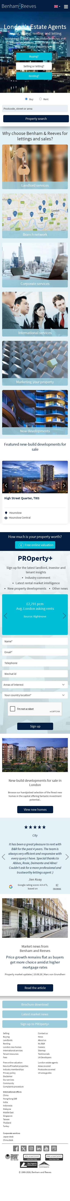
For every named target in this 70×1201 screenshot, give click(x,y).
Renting (6, 1043)
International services (13, 1050)
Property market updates (18, 974)
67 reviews (57, 886)
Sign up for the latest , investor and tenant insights (36, 570)
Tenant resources (10, 1054)
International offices (12, 1091)
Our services (8, 1079)
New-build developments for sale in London (35, 782)
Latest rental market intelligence (38, 583)
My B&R (41, 1043)
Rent (45, 99)
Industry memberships (13, 1069)
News (40, 1036)
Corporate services (11, 1133)
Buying (6, 1036)
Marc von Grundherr (54, 974)
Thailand (7, 1122)
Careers (41, 1047)
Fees (5, 1057)
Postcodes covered (46, 1069)
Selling (6, 1033)
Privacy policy (9, 1072)
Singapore (7, 1115)
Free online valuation (12, 1062)
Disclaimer (7, 1076)
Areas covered (44, 1066)
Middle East (8, 1112)
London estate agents (48, 1062)
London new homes (12, 1047)
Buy (31, 99)
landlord (41, 568)
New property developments (27, 588)
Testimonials (44, 1054)
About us (42, 1040)
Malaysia (7, 1109)
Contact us (43, 1033)
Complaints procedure (13, 1086)
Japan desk (8, 1136)
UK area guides (45, 1072)
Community (8, 1083)
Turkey (6, 1126)
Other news (60, 588)
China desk (8, 1140)
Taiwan (6, 1119)
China (5, 1095)
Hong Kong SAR (10, 1098)
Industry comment (37, 577)
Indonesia (7, 1105)
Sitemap (42, 1050)
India (5, 1102)
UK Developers (44, 1057)
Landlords (7, 1040)
